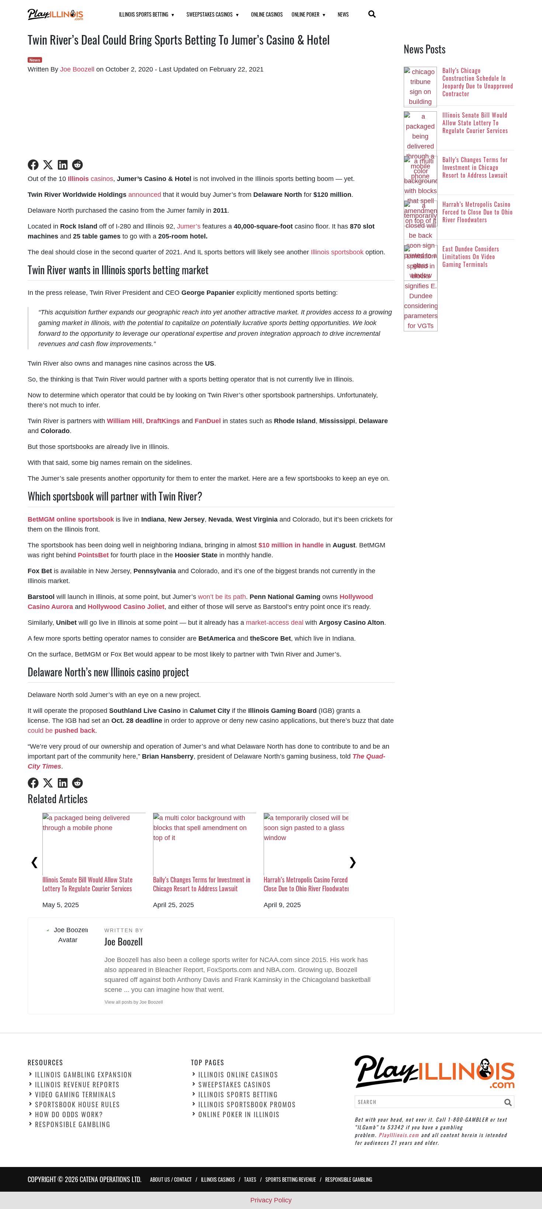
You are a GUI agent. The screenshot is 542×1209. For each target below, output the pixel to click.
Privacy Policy (271, 1200)
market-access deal (274, 622)
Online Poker (305, 14)
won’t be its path (222, 596)
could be (61, 730)
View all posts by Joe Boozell (134, 1002)
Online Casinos (267, 14)
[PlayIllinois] (64, 14)
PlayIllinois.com (399, 1135)
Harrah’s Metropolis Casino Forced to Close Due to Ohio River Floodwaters (309, 884)
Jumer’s (189, 226)
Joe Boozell (77, 69)
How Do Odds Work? (69, 1114)
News (343, 14)
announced (144, 194)
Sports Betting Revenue (290, 1179)
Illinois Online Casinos (238, 1074)
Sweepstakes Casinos (210, 14)
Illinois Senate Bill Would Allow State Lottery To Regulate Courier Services (87, 884)
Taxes (250, 1179)
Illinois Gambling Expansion (83, 1074)
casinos (90, 178)
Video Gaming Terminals (75, 1094)
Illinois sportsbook (337, 252)
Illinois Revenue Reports (77, 1084)
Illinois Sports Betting (143, 14)
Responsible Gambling (73, 1124)
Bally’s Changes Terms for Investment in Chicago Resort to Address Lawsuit (201, 884)
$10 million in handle (291, 545)
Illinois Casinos (218, 1179)
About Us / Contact (171, 1179)
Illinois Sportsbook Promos (247, 1104)
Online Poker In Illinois (239, 1114)
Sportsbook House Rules (77, 1104)
